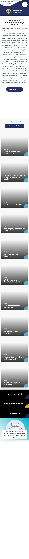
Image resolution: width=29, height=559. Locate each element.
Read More (13, 89)
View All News (13, 126)
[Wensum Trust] (7, 3)
